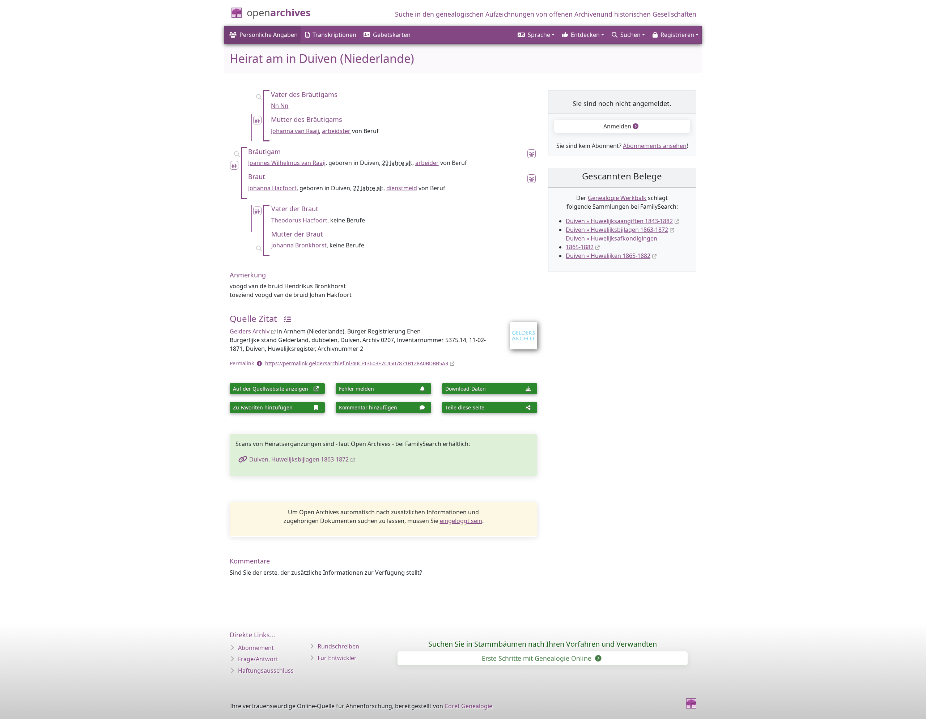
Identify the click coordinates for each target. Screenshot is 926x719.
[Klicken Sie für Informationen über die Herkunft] (284, 318)
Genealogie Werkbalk (617, 198)
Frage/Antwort (258, 659)
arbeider (427, 163)
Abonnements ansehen (655, 146)
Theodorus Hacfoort (299, 220)
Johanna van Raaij (295, 131)
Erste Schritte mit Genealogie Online (537, 658)
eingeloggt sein (461, 521)
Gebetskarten (392, 35)
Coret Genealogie (468, 706)
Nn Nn (279, 106)
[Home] (691, 703)
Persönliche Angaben (268, 35)
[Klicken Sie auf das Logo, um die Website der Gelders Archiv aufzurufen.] (519, 331)
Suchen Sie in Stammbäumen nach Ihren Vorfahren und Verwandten (542, 644)
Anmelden (617, 126)
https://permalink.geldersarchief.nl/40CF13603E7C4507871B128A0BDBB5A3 (356, 363)
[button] (535, 34)
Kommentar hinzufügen (368, 407)
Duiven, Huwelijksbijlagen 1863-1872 (299, 459)
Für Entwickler (337, 658)
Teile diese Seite (464, 407)
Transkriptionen (334, 35)
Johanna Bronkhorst (299, 245)
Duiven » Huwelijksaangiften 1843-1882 (619, 221)
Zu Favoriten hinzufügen (263, 407)
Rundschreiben (338, 646)
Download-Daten (465, 388)
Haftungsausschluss (266, 671)
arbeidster (336, 131)
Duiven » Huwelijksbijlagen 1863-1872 (617, 230)
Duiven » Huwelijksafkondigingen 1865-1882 (611, 242)
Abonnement (256, 648)
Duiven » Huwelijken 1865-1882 (608, 256)
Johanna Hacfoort (272, 188)
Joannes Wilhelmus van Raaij (287, 163)
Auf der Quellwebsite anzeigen (270, 388)
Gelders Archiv (249, 331)
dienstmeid (401, 188)
